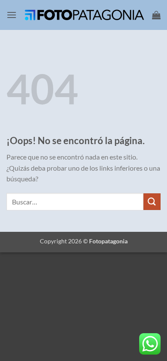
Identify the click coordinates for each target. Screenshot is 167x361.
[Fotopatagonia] (84, 15)
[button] (11, 14)
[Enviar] (152, 201)
